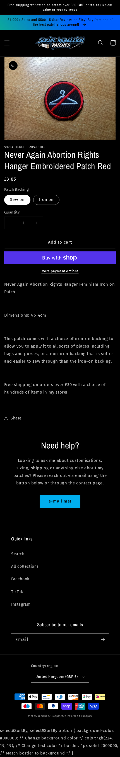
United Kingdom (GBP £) (56, 676)
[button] (7, 43)
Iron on (46, 199)
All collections (25, 566)
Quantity (12, 212)
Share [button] (16, 418)
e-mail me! (60, 501)
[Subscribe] (103, 640)
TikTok (17, 591)
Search (18, 554)
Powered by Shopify (80, 716)
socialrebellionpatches (52, 716)
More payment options (60, 271)
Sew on (17, 199)
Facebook (20, 579)
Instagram (20, 604)
